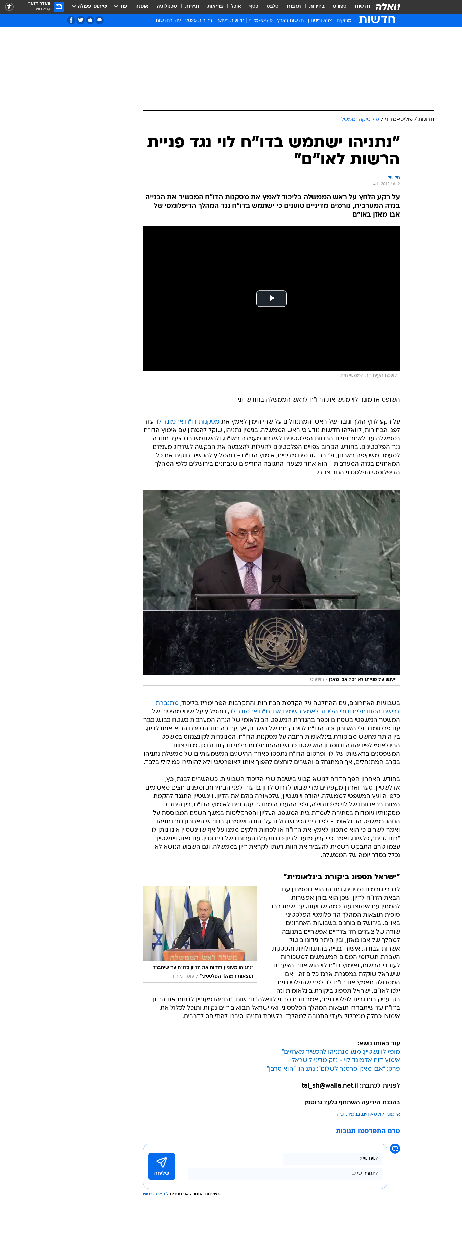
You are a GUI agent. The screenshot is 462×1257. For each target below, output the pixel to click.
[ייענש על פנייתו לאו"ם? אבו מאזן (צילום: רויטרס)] (271, 588)
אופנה (141, 6)
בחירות (317, 6)
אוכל (236, 6)
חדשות (362, 6)
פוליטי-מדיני (261, 21)
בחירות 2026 (198, 21)
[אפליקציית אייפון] (90, 20)
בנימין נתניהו (347, 1114)
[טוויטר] (80, 20)
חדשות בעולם (230, 21)
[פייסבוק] (71, 20)
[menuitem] (358, 6)
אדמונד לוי (389, 1114)
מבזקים (344, 21)
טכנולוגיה (167, 6)
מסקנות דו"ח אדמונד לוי (187, 422)
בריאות (215, 6)
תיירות (192, 6)
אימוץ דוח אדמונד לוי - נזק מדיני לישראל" (344, 1060)
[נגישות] (9, 7)
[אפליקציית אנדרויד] (99, 20)
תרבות (294, 6)
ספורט (340, 6)
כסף (253, 6)
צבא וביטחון (320, 21)
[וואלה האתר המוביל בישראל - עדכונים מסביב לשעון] (388, 6)
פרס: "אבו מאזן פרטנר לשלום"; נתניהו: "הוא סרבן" (333, 1069)
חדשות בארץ (290, 21)
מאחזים (369, 1114)
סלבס (273, 6)
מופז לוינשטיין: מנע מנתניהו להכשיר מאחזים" (341, 1052)
